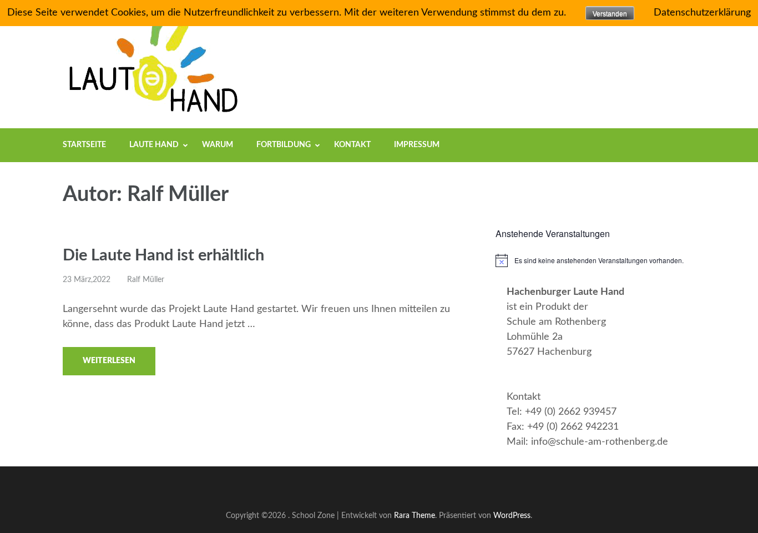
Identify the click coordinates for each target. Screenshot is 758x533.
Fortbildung (283, 145)
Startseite (84, 145)
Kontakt (352, 145)
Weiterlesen (109, 361)
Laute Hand (154, 145)
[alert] (595, 260)
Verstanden (610, 14)
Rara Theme (414, 515)
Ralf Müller (145, 280)
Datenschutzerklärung (702, 13)
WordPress (511, 515)
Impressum (416, 145)
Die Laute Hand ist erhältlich (163, 256)
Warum (217, 145)
